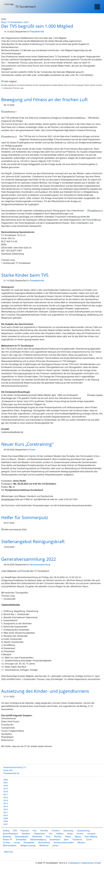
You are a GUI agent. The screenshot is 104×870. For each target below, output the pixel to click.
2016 (6, 797)
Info (50, 833)
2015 (6, 800)
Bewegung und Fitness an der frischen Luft (44, 99)
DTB (15, 830)
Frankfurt (56, 830)
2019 (6, 788)
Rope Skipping (91, 836)
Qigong (78, 836)
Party (48, 836)
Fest (35, 830)
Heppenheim (39, 833)
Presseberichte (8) (11, 773)
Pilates (68, 836)
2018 (6, 791)
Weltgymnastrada (27, 845)
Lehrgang (91, 833)
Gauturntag (68, 830)
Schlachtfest (21, 839)
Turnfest (6, 842)
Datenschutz (88, 862)
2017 (6, 794)
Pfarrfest (57, 836)
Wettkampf (43, 845)
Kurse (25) (8, 770)
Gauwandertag (83, 830)
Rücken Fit (7, 839)
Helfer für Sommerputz (24, 517)
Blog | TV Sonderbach (11, 22)
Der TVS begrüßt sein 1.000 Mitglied (37, 26)
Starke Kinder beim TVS (24, 275)
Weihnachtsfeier (10, 845)
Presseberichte (37, 31)
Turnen (89, 839)
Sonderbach (55, 839)
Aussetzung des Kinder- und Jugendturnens (45, 691)
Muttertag (7, 836)
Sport (66, 839)
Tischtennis (77, 839)
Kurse (32, 449)
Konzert (80, 833)
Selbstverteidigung (38, 839)
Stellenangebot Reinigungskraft (33, 541)
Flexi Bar (44, 830)
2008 (6, 821)
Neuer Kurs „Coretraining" (27, 444)
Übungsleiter (29, 842)
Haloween (26, 833)
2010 (6, 815)
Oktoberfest (37, 836)
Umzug (17, 842)
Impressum (74, 862)
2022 (6, 779)
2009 (6, 818)
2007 (6, 824)
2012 (6, 809)
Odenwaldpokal (21, 836)
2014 (6, 803)
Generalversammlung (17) (15, 767)
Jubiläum (60, 833)
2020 (6, 785)
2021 (26, 22)
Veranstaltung (44, 842)
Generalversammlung (40, 564)
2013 (6, 806)
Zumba (55, 845)
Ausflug (6, 830)
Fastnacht (24, 830)
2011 (6, 812)
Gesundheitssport (10, 833)
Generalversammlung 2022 (28, 559)
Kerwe (70, 833)
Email (98, 862)
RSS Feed (8, 851)
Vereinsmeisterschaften (64, 842)
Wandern (81, 842)
